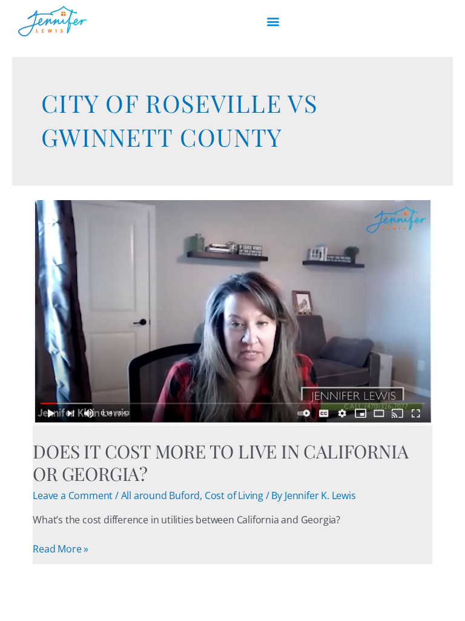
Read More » (60, 549)
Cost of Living (234, 495)
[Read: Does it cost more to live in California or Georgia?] (232, 311)
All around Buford (160, 495)
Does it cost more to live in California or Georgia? (220, 462)
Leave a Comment (73, 495)
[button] (273, 21)
